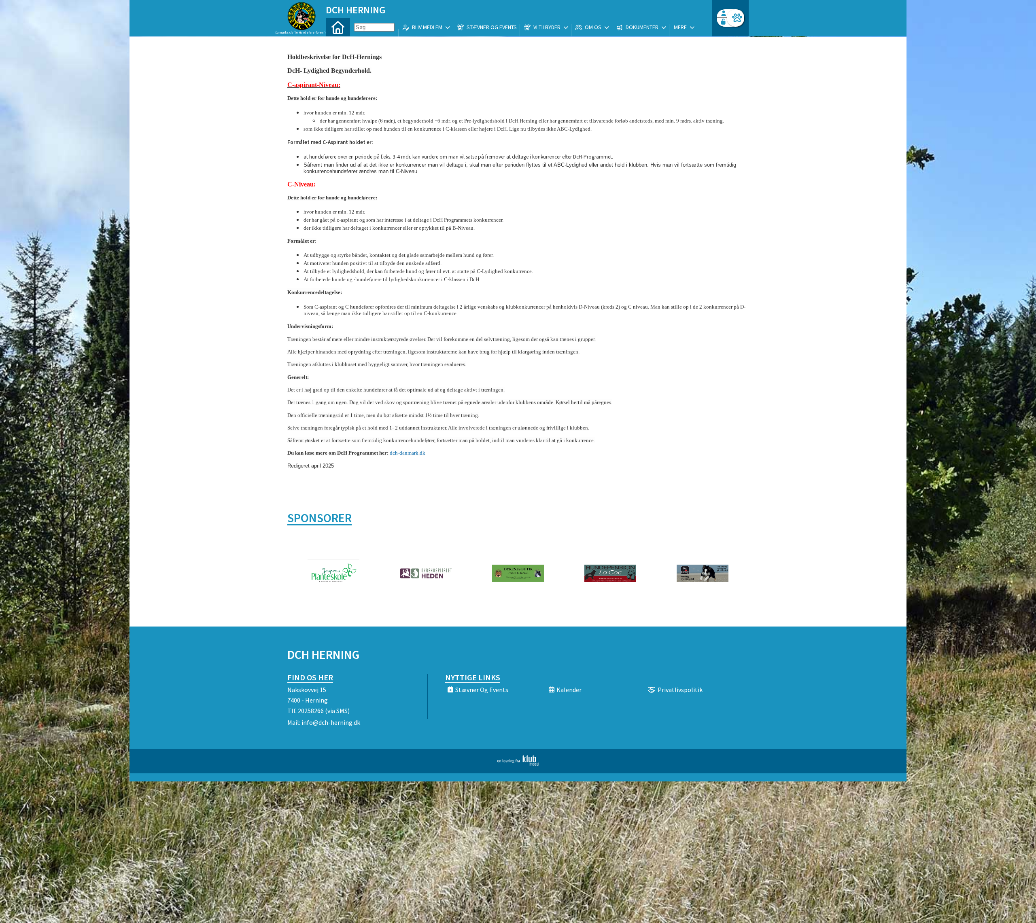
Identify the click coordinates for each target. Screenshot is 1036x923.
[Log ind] (735, 18)
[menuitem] (338, 27)
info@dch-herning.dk (330, 722)
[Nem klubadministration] (518, 763)
